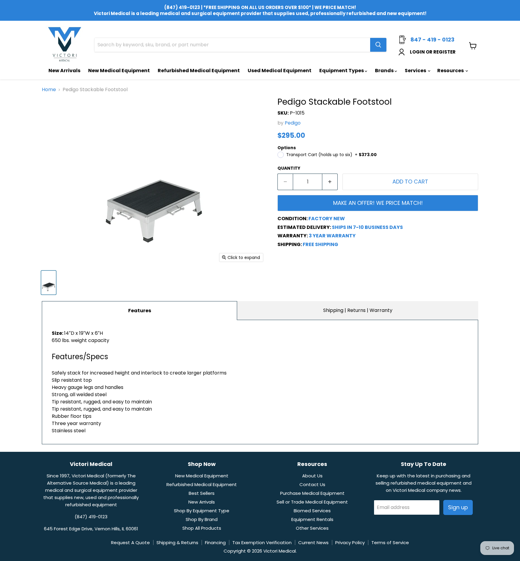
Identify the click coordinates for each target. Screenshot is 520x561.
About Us (312, 476)
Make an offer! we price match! (378, 203)
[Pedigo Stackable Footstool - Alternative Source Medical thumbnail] (48, 282)
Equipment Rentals (312, 519)
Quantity (288, 168)
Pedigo (293, 122)
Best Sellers (202, 493)
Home (49, 89)
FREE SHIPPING (320, 244)
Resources (451, 70)
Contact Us (312, 484)
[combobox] (232, 45)
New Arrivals (64, 70)
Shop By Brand (202, 519)
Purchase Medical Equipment (312, 493)
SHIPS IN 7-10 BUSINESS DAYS (367, 227)
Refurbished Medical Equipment (199, 70)
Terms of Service (390, 542)
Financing (215, 542)
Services (416, 70)
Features (139, 310)
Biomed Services (312, 510)
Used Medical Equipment (279, 70)
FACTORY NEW (326, 218)
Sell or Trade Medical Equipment (312, 502)
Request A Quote (130, 542)
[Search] (378, 45)
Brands (385, 70)
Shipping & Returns (177, 542)
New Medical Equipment (119, 70)
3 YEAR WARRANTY (332, 235)
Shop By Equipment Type (201, 510)
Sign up (458, 507)
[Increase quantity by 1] (330, 182)
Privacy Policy (350, 542)
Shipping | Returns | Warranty (357, 310)
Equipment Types (342, 70)
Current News (313, 542)
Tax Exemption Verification (262, 542)
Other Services (312, 528)
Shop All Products (201, 528)
